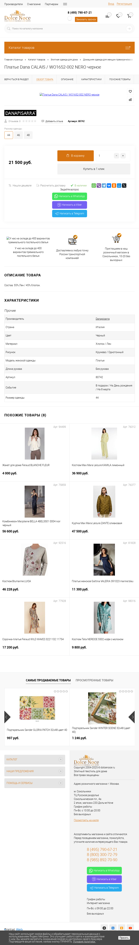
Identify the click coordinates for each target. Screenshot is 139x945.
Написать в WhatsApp (72, 196)
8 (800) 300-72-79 (102, 854)
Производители (13, 4)
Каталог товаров (21, 48)
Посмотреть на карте (86, 820)
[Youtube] (130, 928)
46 (18, 135)
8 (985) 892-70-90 (102, 860)
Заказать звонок (86, 19)
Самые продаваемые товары (48, 680)
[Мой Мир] (119, 185)
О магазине (34, 4)
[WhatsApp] (94, 185)
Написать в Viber (72, 204)
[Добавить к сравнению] (130, 99)
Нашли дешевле (22, 185)
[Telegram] (104, 185)
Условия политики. (84, 941)
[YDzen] (104, 928)
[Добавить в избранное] (130, 91)
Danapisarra (103, 318)
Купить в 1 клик (93, 169)
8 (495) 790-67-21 (80, 13)
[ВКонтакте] (109, 185)
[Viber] (99, 185)
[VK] (113, 928)
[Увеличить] (69, 95)
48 (28, 135)
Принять (124, 937)
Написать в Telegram (72, 213)
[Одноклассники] (114, 185)
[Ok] (121, 928)
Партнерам (51, 4)
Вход (111, 3)
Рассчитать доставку (53, 185)
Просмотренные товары (94, 680)
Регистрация (124, 3)
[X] (124, 185)
